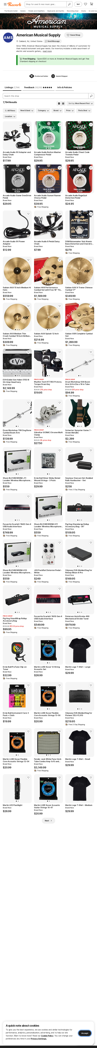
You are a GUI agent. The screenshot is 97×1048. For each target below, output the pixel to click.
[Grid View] (59, 103)
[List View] (63, 103)
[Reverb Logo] (14, 4)
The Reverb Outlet (11, 11)
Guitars (23, 11)
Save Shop (75, 35)
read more (47, 51)
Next (47, 820)
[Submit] (91, 96)
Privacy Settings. (39, 1038)
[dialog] (48, 1033)
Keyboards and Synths (55, 11)
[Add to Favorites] (28, 124)
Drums (83, 11)
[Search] (69, 4)
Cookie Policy (47, 1036)
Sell (78, 4)
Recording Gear (73, 11)
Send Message (54, 41)
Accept (84, 1033)
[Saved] (85, 4)
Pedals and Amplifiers (37, 11)
